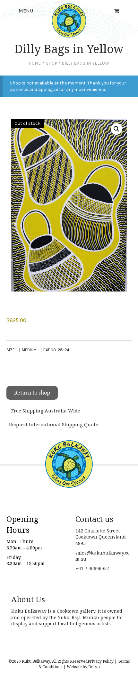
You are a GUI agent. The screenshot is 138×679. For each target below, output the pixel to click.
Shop (51, 63)
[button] (116, 129)
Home (35, 63)
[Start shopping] (117, 11)
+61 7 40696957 (92, 568)
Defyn (94, 666)
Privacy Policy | (102, 661)
